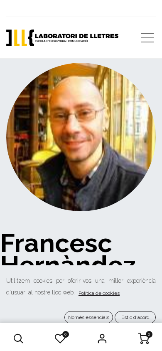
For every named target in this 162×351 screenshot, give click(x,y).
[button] (18, 338)
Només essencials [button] (88, 317)
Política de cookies (99, 293)
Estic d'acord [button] (135, 317)
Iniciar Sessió (101, 338)
